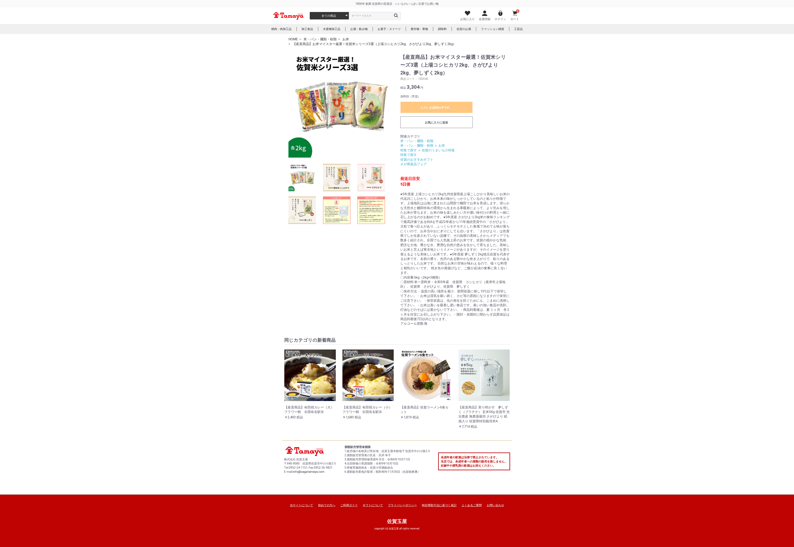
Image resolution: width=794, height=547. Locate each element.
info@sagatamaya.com (308, 471)
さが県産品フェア (413, 164)
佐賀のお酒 (464, 29)
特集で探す (408, 150)
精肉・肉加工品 (281, 29)
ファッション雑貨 (492, 29)
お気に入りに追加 (436, 122)
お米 (441, 145)
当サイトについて (301, 505)
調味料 (442, 29)
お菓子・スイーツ (389, 29)
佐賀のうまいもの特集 (438, 150)
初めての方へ (326, 505)
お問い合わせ (495, 505)
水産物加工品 (331, 29)
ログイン (500, 19)
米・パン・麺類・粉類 (416, 141)
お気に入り (467, 19)
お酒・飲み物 (359, 29)
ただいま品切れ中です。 (436, 107)
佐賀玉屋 (397, 521)
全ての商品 (329, 15)
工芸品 (518, 29)
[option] (340, 105)
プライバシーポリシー (402, 505)
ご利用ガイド (349, 505)
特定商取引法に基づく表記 (439, 505)
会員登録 (484, 19)
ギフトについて (373, 505)
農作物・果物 (419, 29)
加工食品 (307, 29)
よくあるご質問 (472, 505)
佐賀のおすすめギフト (416, 160)
